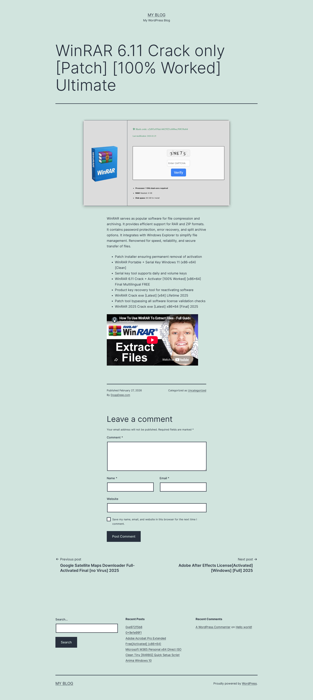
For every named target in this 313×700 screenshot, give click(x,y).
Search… (61, 619)
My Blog (156, 15)
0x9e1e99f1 (134, 632)
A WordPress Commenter (213, 627)
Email (164, 478)
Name (112, 478)
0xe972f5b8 (134, 627)
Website (112, 499)
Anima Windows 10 (139, 660)
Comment (115, 437)
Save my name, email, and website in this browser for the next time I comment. (154, 521)
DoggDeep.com (120, 395)
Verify (178, 172)
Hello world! (244, 627)
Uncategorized (197, 390)
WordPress (249, 683)
